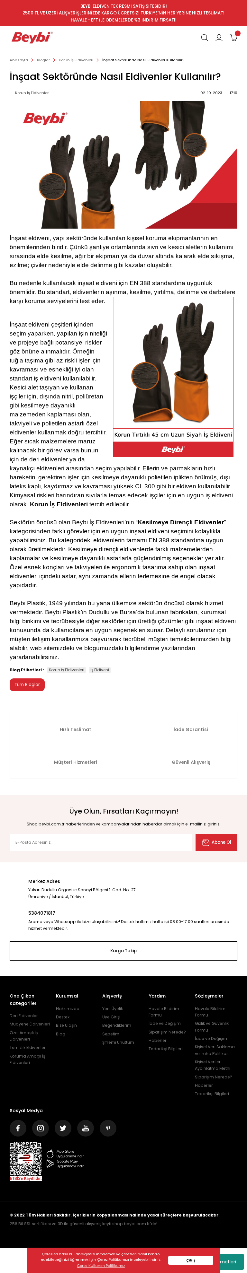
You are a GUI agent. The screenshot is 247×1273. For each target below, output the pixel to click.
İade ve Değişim (165, 1023)
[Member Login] (219, 37)
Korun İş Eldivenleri (66, 670)
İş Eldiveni (99, 670)
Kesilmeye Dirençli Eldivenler (181, 522)
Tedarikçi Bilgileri (166, 1048)
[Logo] (32, 37)
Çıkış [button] (191, 1260)
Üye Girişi (111, 1017)
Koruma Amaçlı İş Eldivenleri (27, 1059)
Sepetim (110, 1034)
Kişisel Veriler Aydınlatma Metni (212, 1065)
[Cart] (233, 37)
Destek (62, 1017)
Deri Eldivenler (24, 1015)
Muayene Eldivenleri (30, 1024)
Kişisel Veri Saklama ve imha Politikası (215, 1050)
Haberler (158, 1040)
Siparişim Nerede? (167, 1032)
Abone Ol (221, 842)
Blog (60, 1034)
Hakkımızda (67, 1008)
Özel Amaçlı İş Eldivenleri (24, 1036)
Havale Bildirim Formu (164, 1012)
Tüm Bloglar (27, 685)
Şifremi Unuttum (118, 1042)
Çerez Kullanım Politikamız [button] (101, 1265)
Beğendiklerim (116, 1025)
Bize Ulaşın (66, 1025)
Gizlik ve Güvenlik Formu (212, 1027)
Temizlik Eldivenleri (28, 1047)
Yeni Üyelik (112, 1008)
